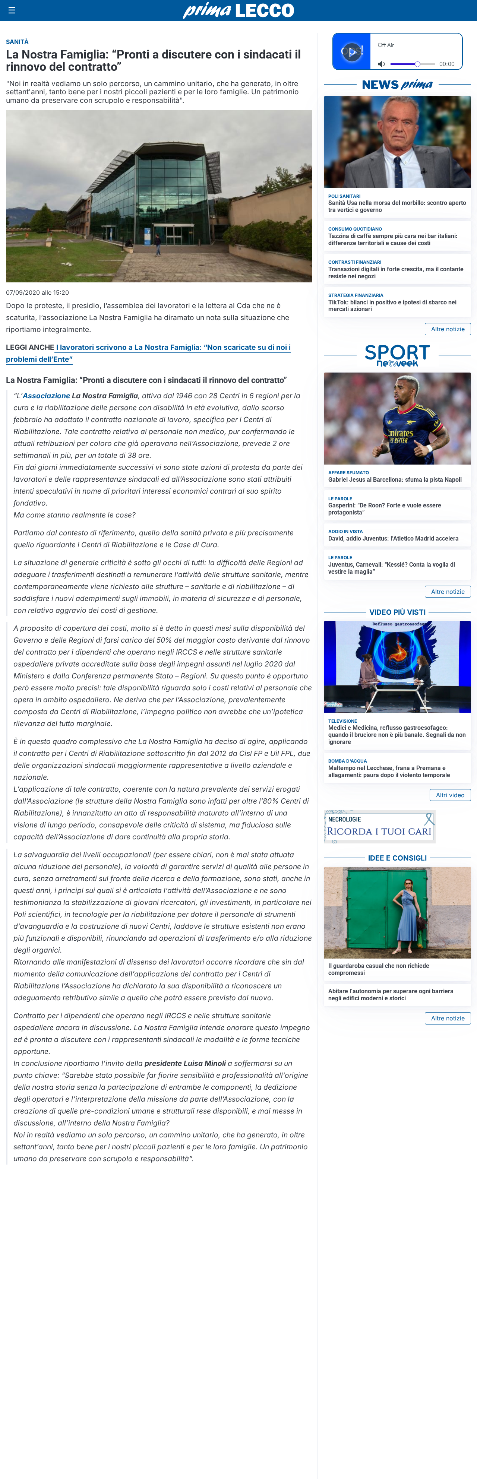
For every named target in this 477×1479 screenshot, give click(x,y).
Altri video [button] (450, 795)
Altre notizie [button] (448, 329)
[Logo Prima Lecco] (238, 10)
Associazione (46, 395)
